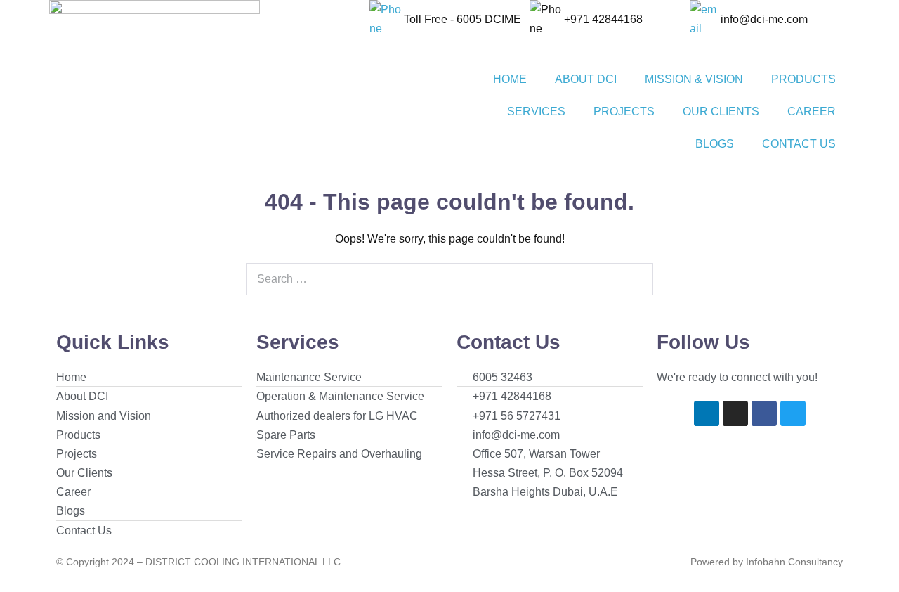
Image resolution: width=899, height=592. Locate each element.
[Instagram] (735, 413)
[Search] (635, 279)
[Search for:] (449, 279)
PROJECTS (624, 111)
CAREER (811, 111)
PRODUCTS (803, 79)
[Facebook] (764, 413)
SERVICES (536, 111)
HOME (510, 79)
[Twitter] (793, 413)
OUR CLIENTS (721, 111)
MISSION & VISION (694, 79)
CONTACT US (799, 144)
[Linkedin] (706, 413)
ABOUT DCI (586, 79)
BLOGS (714, 144)
